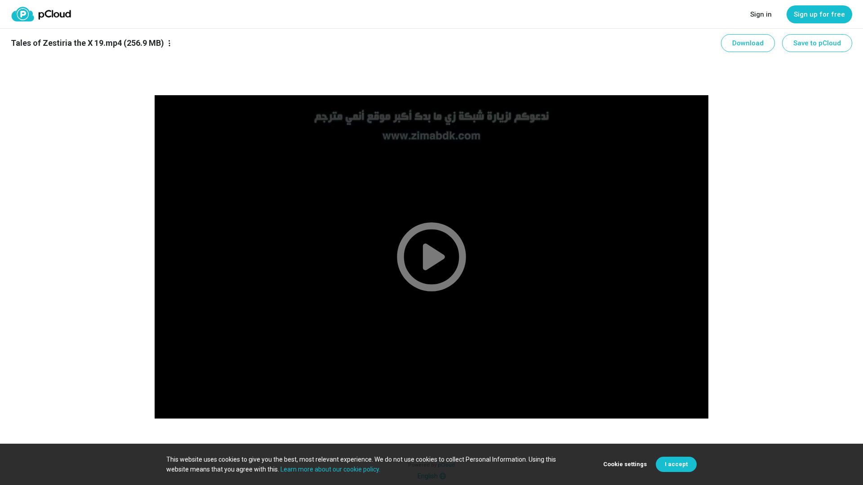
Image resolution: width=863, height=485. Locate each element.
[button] (431, 257)
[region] (431, 257)
